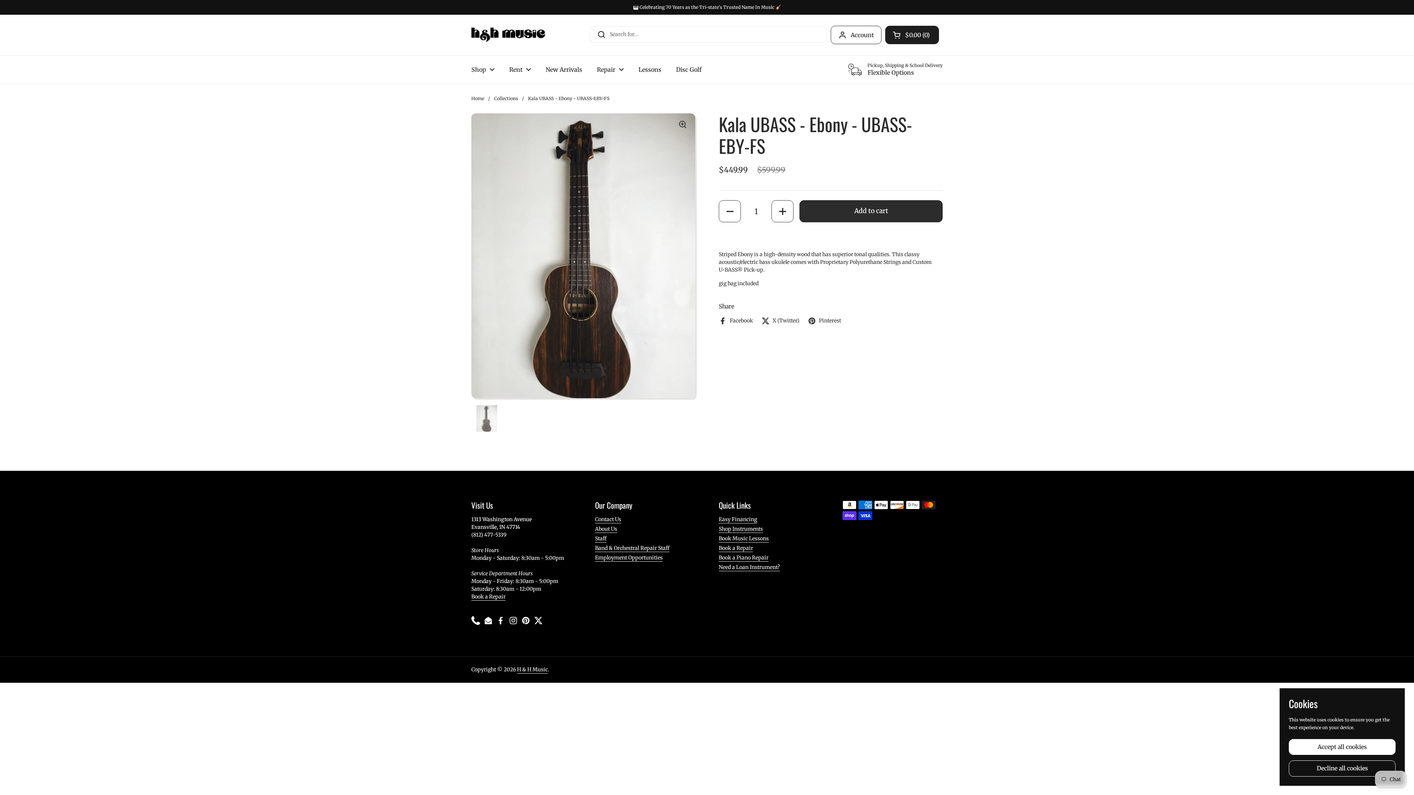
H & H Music (532, 669)
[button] (730, 211)
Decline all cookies (1342, 768)
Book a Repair (488, 596)
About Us (606, 529)
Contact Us (608, 519)
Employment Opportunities (629, 557)
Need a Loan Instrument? (749, 567)
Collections (506, 98)
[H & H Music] (508, 35)
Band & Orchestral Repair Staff (632, 548)
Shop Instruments (741, 529)
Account (862, 35)
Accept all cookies (1342, 746)
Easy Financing (738, 519)
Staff (600, 538)
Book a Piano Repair (743, 557)
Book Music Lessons (744, 538)
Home (477, 98)
